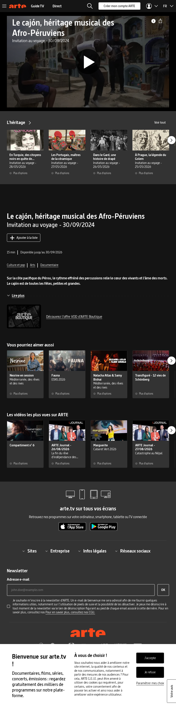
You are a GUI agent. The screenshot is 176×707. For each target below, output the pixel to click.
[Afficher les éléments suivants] (171, 140)
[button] (90, 6)
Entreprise (60, 551)
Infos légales (94, 551)
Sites (32, 551)
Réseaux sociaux (135, 551)
